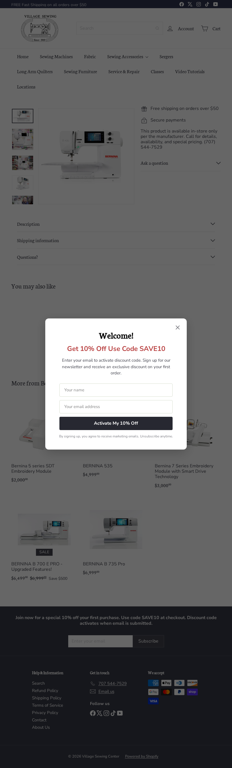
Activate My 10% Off (116, 423)
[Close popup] (177, 328)
